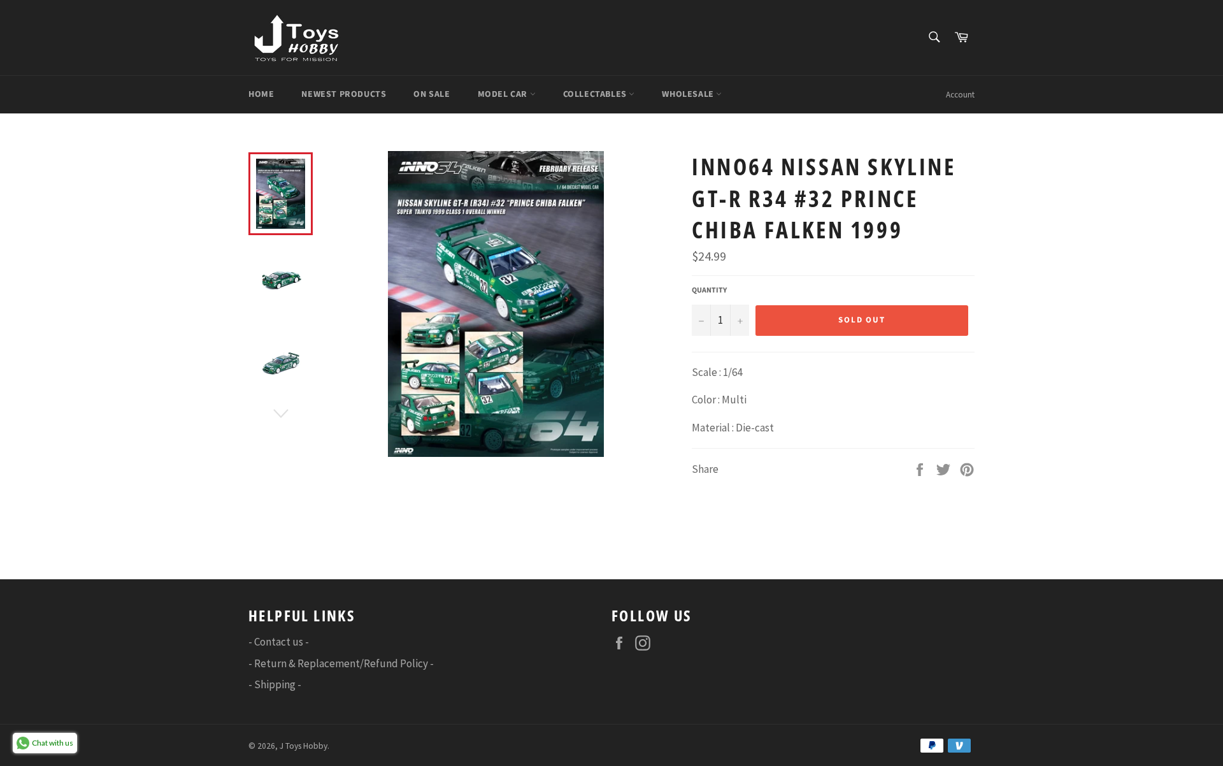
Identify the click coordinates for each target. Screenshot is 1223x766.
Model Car (504, 94)
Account (960, 94)
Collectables (596, 94)
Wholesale (689, 94)
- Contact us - (278, 642)
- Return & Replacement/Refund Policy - (341, 663)
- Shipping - (274, 684)
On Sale (431, 94)
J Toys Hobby (303, 746)
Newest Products (343, 94)
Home (261, 94)
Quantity (709, 290)
